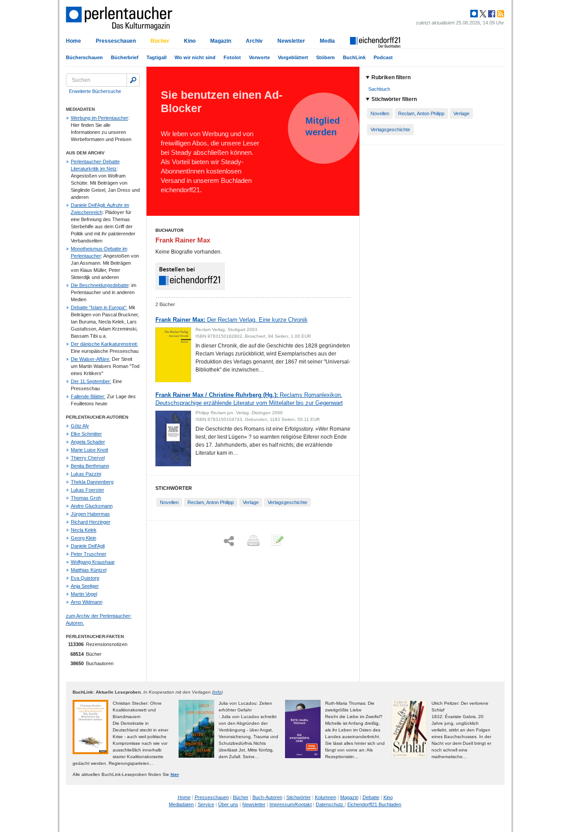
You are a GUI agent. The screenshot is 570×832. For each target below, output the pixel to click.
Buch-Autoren (267, 797)
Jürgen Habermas (90, 514)
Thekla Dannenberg (92, 482)
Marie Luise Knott (89, 449)
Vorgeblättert (293, 57)
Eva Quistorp (85, 578)
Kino (189, 41)
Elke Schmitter (86, 433)
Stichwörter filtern (394, 99)
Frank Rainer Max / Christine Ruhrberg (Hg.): (249, 399)
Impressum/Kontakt (290, 804)
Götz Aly (80, 425)
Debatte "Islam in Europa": (99, 307)
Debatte (370, 797)
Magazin (220, 41)
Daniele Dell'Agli (88, 546)
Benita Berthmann (90, 466)
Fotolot (232, 57)
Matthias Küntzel (88, 570)
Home (73, 41)
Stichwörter (298, 797)
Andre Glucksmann (92, 506)
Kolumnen (325, 797)
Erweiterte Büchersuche (95, 91)
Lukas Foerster (87, 490)
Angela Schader (88, 441)
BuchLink (354, 57)
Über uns (228, 804)
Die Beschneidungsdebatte (100, 285)
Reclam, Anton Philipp (210, 502)
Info (217, 692)
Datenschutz (330, 804)
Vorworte (259, 57)
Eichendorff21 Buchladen (374, 804)
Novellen (169, 502)
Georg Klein (83, 538)
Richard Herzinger (90, 522)
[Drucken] (252, 541)
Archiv (254, 41)
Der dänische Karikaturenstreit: (104, 344)
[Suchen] (133, 80)
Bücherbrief (124, 57)
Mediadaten (181, 804)
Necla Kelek (84, 530)
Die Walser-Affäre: (90, 359)
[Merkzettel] (277, 541)
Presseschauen (116, 41)
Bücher (160, 41)
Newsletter (291, 41)
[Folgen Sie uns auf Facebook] (490, 14)
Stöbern (325, 57)
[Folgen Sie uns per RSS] (499, 14)
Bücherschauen (84, 57)
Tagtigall (157, 57)
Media (327, 41)
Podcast (383, 57)
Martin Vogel (84, 594)
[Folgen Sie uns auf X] (482, 14)
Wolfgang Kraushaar (93, 562)
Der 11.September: (91, 381)
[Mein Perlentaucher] (474, 14)
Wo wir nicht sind (195, 57)
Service (206, 804)
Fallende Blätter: (88, 396)
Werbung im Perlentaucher (99, 118)
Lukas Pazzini (86, 474)
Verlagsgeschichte (287, 502)
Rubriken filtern (391, 77)
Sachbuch (379, 89)
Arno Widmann (86, 602)
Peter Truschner (88, 554)
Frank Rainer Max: (231, 319)
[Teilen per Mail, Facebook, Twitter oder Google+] (228, 541)
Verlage (251, 502)
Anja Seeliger (85, 586)
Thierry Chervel (88, 457)
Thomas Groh (86, 498)
